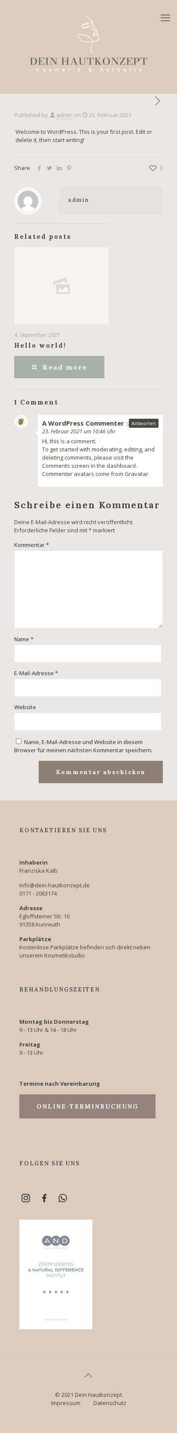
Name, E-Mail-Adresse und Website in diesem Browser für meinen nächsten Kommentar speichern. (83, 746)
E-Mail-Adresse (36, 673)
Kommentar (31, 545)
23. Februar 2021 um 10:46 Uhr (79, 431)
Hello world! (40, 345)
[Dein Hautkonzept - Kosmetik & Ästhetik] (88, 42)
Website (25, 707)
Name (24, 639)
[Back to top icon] (88, 1375)
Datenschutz (109, 1403)
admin (64, 115)
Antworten (143, 423)
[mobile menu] (165, 17)
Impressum (65, 1403)
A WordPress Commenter (83, 423)
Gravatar (136, 474)
